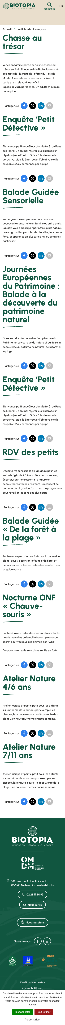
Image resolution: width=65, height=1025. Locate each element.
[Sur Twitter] (32, 105)
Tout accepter (22, 1011)
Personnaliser (32, 1019)
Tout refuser (43, 1011)
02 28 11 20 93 (35, 894)
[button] (49, 6)
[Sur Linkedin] (41, 105)
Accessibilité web (32, 988)
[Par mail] (49, 105)
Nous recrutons (35, 922)
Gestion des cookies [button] (32, 982)
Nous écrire (35, 904)
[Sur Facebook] (24, 105)
